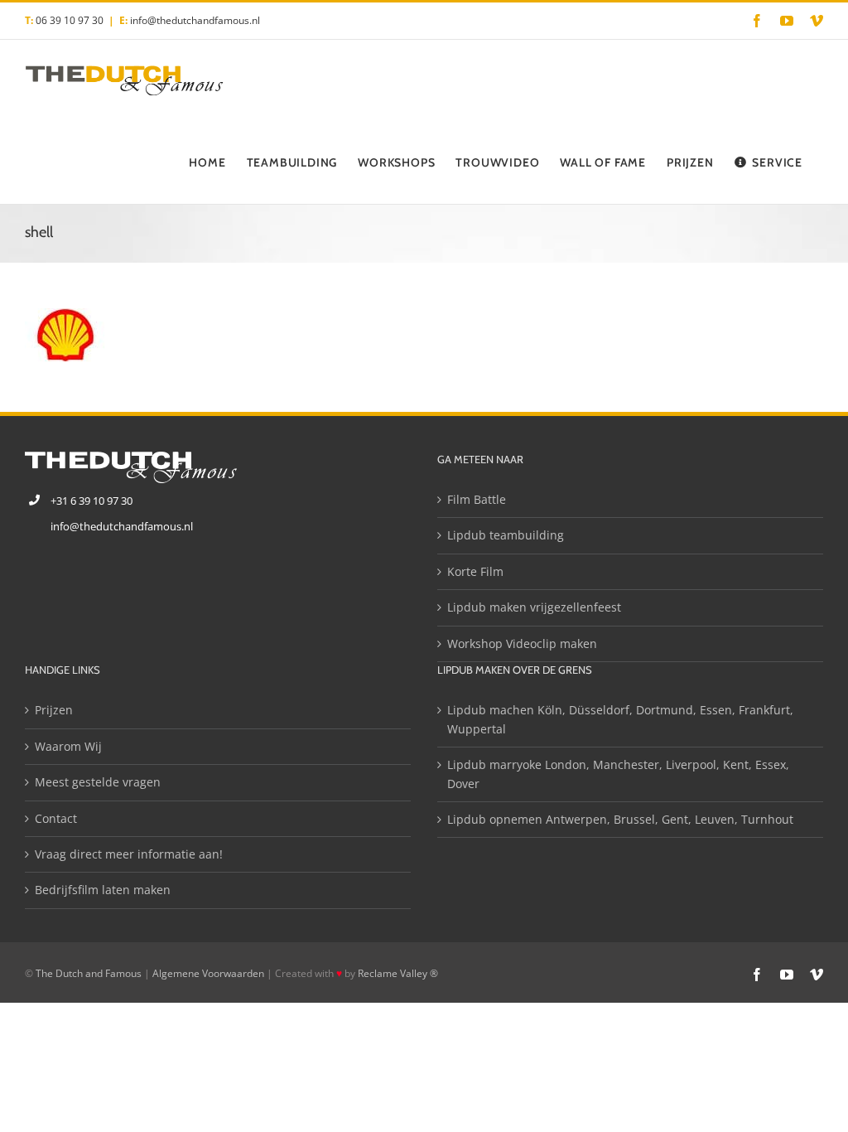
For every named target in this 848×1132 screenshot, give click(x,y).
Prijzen (54, 710)
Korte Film (475, 571)
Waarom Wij (68, 746)
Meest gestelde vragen (98, 782)
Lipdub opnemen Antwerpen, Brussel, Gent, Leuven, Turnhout (620, 819)
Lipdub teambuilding (505, 535)
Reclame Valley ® (398, 973)
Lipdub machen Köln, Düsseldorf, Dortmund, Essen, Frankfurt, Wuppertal (620, 719)
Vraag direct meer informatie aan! (129, 854)
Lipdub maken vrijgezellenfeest (534, 607)
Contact (56, 818)
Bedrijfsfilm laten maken (103, 889)
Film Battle (476, 499)
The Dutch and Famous (89, 973)
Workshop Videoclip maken (522, 643)
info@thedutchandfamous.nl (195, 20)
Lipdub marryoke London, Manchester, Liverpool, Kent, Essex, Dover (618, 774)
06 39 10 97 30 (70, 20)
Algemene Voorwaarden (208, 973)
